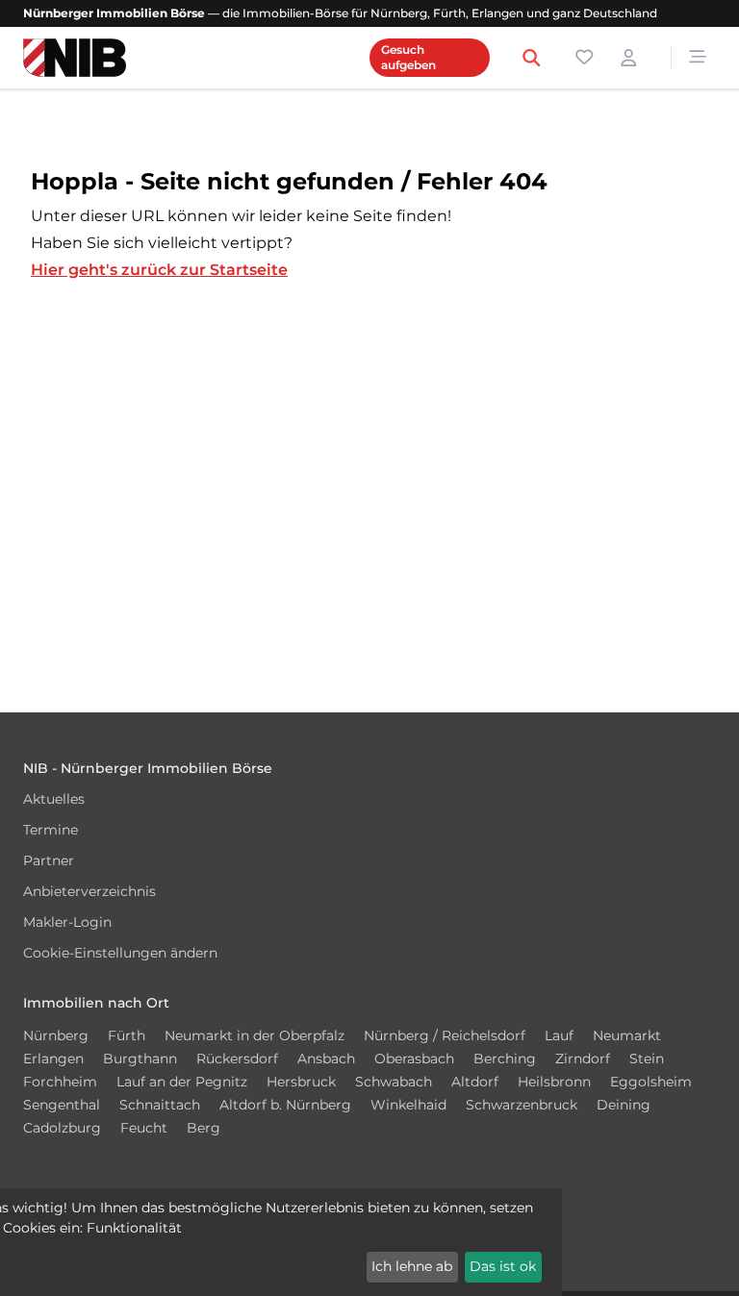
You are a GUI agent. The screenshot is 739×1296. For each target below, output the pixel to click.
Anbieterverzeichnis (89, 891)
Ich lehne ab (411, 1266)
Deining (623, 1104)
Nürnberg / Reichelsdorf (444, 1035)
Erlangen (53, 1058)
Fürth (126, 1035)
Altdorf (474, 1081)
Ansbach (326, 1058)
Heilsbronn (554, 1081)
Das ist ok (503, 1266)
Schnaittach (159, 1104)
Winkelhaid (408, 1104)
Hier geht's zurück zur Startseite (159, 270)
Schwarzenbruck (521, 1104)
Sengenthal (61, 1104)
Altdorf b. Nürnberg (285, 1104)
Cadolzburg (62, 1127)
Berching (504, 1058)
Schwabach (393, 1081)
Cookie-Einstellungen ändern (120, 952)
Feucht (143, 1127)
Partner (48, 860)
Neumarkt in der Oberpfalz (254, 1035)
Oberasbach (414, 1058)
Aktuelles (54, 799)
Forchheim (60, 1081)
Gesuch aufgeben (408, 57)
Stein (646, 1058)
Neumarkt (627, 1035)
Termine (50, 829)
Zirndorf (582, 1058)
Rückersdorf (237, 1058)
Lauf (559, 1035)
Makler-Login (67, 922)
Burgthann (140, 1058)
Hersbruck (301, 1081)
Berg (203, 1127)
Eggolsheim (651, 1081)
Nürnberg (56, 1035)
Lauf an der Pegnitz (181, 1081)
